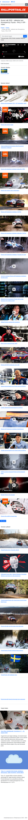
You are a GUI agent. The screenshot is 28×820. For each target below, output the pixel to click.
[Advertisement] (14, 801)
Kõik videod (3, 520)
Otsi (26, 4)
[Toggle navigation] (25, 16)
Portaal (2, 27)
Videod (7, 27)
